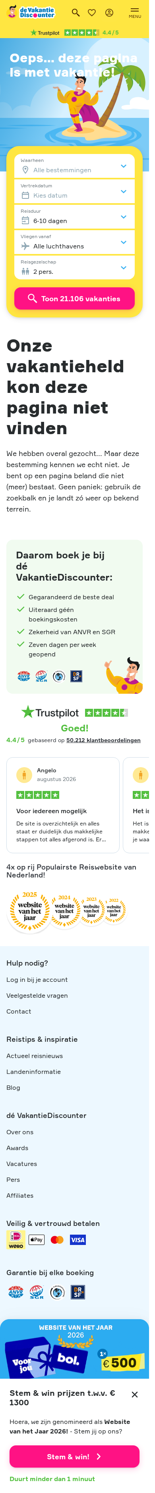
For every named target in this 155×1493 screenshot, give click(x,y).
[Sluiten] (134, 1394)
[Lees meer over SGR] (41, 676)
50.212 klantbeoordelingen (103, 740)
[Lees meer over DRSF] (76, 676)
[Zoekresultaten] (76, 13)
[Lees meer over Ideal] (59, 676)
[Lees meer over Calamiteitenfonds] (57, 1292)
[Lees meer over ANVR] (24, 676)
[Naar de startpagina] (31, 13)
